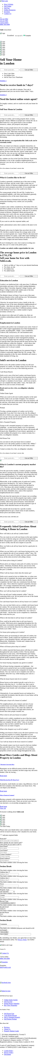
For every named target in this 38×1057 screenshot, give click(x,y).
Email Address (5, 858)
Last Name (4, 850)
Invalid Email (4, 907)
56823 (2, 934)
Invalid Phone (4, 912)
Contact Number (5, 854)
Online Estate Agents (11, 1000)
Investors (7, 12)
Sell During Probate (10, 1019)
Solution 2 (3, 95)
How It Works (8, 4)
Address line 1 (5, 872)
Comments (3, 924)
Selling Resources (10, 10)
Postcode (3, 839)
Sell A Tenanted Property (12, 1017)
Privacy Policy (22, 940)
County (2, 895)
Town (2, 884)
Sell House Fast (9, 1013)
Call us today (4, 22)
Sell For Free (8, 1002)
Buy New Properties (10, 1005)
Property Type (4, 890)
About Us (7, 1029)
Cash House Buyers (10, 1015)
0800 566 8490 (5, 958)
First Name (4, 846)
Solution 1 (3, 81)
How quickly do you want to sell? (11, 843)
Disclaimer (7, 1054)
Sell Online (7, 6)
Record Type (4, 901)
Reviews (7, 1027)
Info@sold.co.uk (5, 967)
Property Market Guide (11, 1031)
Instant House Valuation (11, 1003)
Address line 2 (4, 878)
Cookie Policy (8, 1051)
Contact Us (7, 13)
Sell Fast (7, 8)
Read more (3, 776)
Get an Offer (4, 19)
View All (3, 808)
